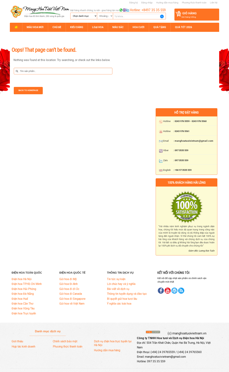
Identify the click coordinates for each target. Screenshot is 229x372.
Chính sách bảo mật (65, 341)
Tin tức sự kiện (116, 279)
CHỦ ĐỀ (56, 27)
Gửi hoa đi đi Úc (69, 289)
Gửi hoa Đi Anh (68, 284)
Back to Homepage (28, 90)
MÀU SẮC (118, 27)
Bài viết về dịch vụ (118, 289)
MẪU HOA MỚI (35, 27)
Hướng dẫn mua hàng (167, 2)
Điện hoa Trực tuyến (24, 313)
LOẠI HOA (97, 27)
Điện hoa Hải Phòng (24, 289)
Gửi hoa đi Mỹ (68, 279)
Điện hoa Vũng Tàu (23, 308)
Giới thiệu (17, 341)
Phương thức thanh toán (194, 2)
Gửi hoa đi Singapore (72, 298)
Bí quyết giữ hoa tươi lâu (122, 298)
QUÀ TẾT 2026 (183, 27)
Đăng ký (133, 2)
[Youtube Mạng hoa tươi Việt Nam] (167, 290)
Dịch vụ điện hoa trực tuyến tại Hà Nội (112, 343)
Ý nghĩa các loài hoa (119, 303)
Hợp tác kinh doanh (23, 346)
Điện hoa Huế (20, 298)
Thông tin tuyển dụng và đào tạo (127, 293)
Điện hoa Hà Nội (21, 279)
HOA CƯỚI (138, 27)
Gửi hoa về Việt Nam (71, 303)
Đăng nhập (147, 2)
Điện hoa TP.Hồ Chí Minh (27, 284)
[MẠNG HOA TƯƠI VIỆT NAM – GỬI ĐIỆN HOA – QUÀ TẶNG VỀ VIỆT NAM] (39, 11)
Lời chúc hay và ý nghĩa (121, 284)
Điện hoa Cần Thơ (22, 303)
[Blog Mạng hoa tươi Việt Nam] (174, 290)
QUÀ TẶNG (159, 27)
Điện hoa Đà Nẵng (23, 293)
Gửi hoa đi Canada (70, 293)
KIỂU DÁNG (76, 27)
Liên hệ (213, 2)
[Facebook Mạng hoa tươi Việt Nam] (161, 290)
